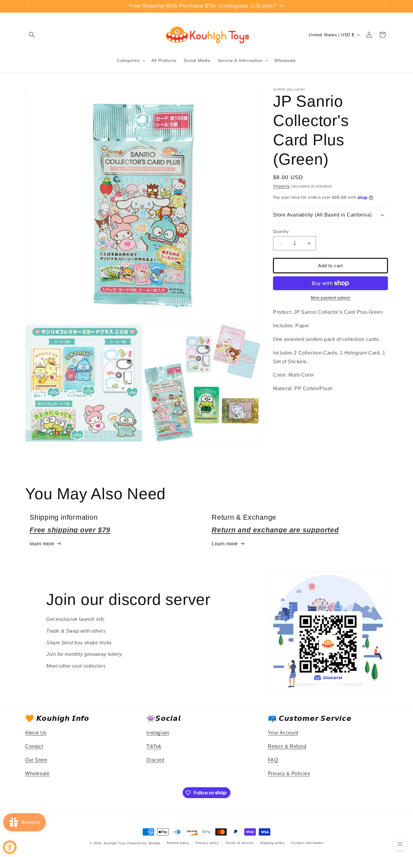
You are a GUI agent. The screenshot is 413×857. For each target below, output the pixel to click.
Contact (34, 746)
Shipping (281, 186)
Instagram (157, 732)
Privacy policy (207, 843)
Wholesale (37, 773)
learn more (42, 543)
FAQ (273, 759)
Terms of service (239, 843)
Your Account (283, 732)
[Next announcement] (385, 6)
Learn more (225, 543)
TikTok (153, 746)
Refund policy (178, 843)
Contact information (307, 843)
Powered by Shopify (144, 843)
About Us (36, 732)
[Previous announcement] (27, 6)
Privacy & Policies (289, 773)
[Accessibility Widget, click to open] (10, 847)
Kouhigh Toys (115, 843)
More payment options (330, 298)
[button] (31, 34)
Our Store (36, 759)
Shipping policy (272, 843)
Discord (155, 759)
